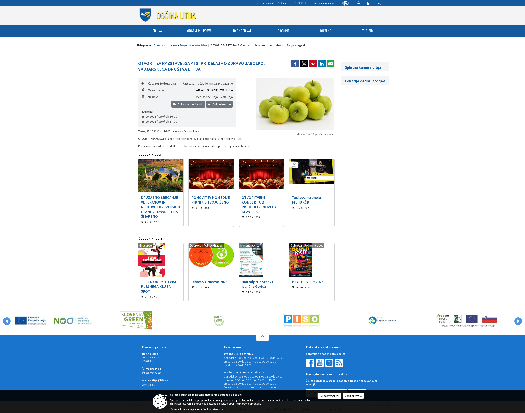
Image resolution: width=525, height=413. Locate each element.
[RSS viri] (339, 362)
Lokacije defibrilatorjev (365, 81)
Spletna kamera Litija (363, 67)
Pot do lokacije (221, 104)
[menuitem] (157, 31)
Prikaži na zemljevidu (190, 104)
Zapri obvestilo (353, 396)
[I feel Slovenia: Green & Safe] (218, 320)
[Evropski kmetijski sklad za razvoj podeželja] (466, 320)
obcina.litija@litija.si (323, 3)
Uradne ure (232, 347)
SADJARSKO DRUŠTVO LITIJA (214, 90)
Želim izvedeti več (329, 396)
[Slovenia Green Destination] (136, 320)
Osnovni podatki (154, 347)
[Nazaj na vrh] (262, 338)
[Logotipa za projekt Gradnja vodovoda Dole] (53, 320)
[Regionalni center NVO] (383, 320)
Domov (158, 45)
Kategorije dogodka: (162, 83)
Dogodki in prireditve (193, 45)
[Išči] (379, 3)
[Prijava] (368, 3)
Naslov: (153, 97)
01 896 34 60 (153, 373)
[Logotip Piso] (301, 320)
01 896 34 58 (153, 368)
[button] (7, 321)
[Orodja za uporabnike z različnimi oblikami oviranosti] (345, 3)
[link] (295, 63)
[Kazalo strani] (358, 3)
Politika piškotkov (213, 409)
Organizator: (157, 90)
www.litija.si (148, 384)
